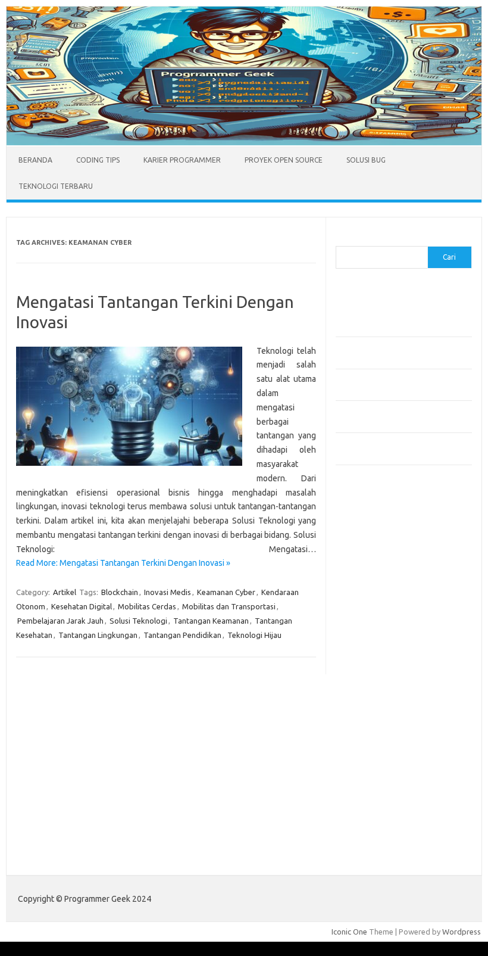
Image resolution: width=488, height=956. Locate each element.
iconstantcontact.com (379, 620)
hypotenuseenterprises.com (392, 609)
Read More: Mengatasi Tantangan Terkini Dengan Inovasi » (123, 563)
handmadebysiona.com (383, 585)
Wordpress (461, 931)
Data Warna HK (362, 843)
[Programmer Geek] (244, 142)
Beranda (35, 160)
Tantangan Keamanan (211, 620)
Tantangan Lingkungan (97, 635)
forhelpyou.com (370, 723)
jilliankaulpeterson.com (382, 791)
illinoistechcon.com (375, 780)
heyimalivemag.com (377, 746)
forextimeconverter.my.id (387, 700)
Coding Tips (98, 160)
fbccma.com (363, 551)
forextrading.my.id (375, 688)
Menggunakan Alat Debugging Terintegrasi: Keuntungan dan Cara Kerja (395, 314)
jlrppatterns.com (371, 803)
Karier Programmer (182, 160)
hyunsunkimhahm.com (380, 757)
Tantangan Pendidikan (182, 635)
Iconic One (349, 931)
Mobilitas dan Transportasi (229, 606)
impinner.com (365, 631)
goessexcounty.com (378, 574)
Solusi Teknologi (138, 620)
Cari (342, 239)
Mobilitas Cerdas (147, 606)
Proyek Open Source (284, 160)
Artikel (64, 592)
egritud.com (363, 712)
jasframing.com (369, 642)
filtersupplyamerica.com (385, 563)
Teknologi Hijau (254, 635)
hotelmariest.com (373, 597)
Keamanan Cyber (226, 592)
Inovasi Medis (167, 592)
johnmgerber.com (373, 815)
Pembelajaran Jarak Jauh (60, 620)
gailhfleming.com (372, 734)
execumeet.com (370, 540)
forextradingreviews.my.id (389, 677)
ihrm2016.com (367, 769)
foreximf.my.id (367, 654)
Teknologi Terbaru (55, 186)
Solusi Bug (366, 160)
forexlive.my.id (368, 666)
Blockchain (119, 592)
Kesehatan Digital (81, 606)
